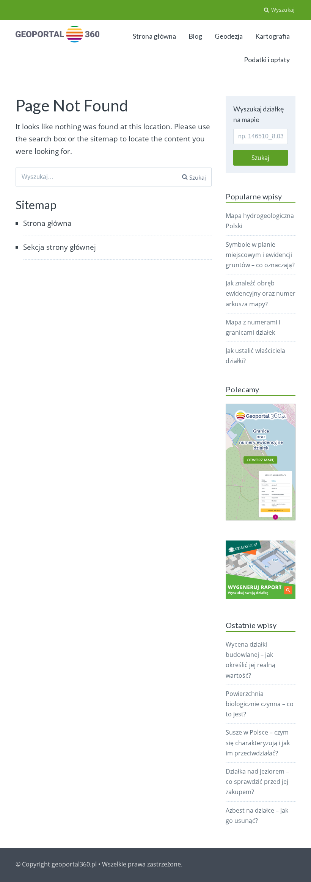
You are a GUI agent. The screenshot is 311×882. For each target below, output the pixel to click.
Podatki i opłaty (267, 59)
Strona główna (154, 36)
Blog (195, 36)
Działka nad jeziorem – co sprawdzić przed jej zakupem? (257, 781)
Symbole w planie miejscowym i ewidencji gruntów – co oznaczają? (260, 254)
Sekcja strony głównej (59, 247)
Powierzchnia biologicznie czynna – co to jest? (260, 703)
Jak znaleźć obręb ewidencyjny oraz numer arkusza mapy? (260, 293)
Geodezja (229, 36)
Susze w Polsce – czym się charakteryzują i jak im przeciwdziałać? (258, 742)
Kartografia (272, 36)
